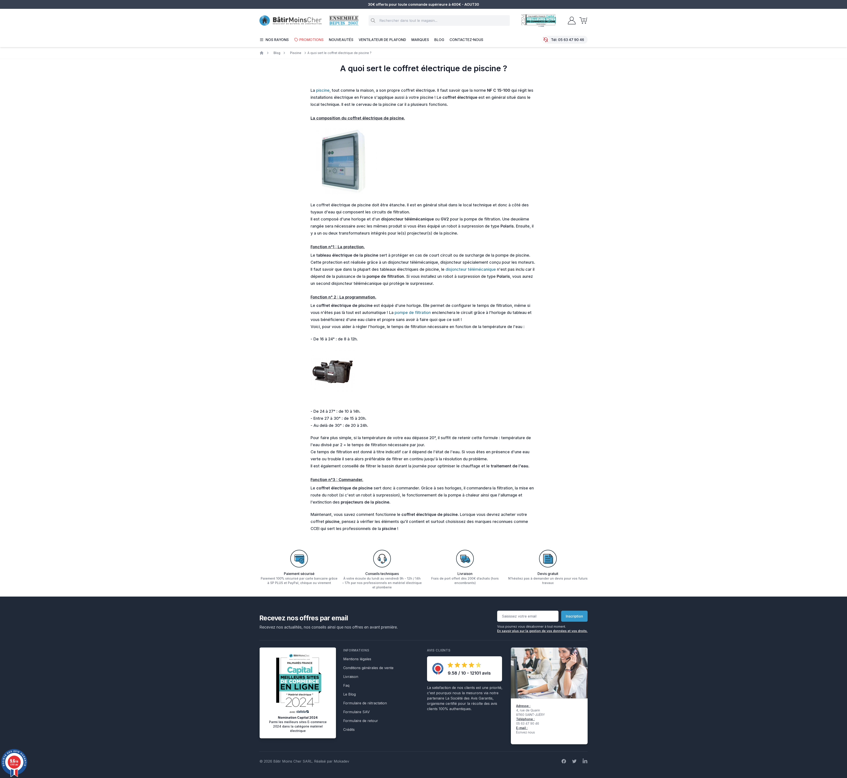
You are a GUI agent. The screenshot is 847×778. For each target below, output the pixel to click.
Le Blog (349, 694)
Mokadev (341, 761)
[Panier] (582, 20)
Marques (420, 39)
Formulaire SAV (356, 712)
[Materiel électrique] (261, 53)
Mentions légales (357, 659)
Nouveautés (341, 39)
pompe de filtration (413, 312)
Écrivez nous (525, 732)
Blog (439, 39)
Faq (346, 685)
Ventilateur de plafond (382, 39)
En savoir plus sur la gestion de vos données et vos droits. (542, 631)
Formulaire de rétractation (365, 703)
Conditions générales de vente (368, 668)
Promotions (311, 39)
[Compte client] (570, 20)
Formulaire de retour (360, 720)
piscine (323, 90)
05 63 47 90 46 (571, 39)
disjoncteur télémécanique (471, 269)
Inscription (574, 616)
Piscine (295, 53)
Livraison (350, 676)
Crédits (349, 729)
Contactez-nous (466, 39)
